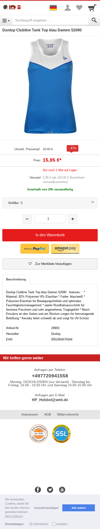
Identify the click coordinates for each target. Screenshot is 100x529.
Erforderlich (41, 524)
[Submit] (94, 20)
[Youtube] (62, 490)
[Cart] (92, 7)
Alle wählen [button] (79, 507)
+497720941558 (50, 375)
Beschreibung (16, 279)
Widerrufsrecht (68, 414)
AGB (47, 414)
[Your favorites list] (79, 7)
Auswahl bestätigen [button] (46, 507)
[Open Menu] (6, 20)
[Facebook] (38, 490)
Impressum (30, 414)
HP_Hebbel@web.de (50, 400)
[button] (34, 249)
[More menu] (67, 7)
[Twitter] (50, 490)
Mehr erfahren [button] (14, 516)
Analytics (62, 524)
